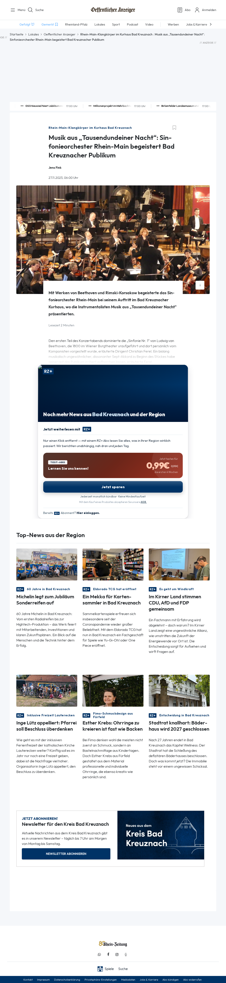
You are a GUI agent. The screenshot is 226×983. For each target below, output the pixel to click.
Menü (20, 10)
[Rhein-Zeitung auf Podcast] (126, 954)
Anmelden (209, 10)
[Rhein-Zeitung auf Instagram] (117, 954)
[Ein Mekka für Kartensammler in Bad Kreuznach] (113, 564)
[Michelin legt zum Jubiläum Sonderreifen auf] (46, 564)
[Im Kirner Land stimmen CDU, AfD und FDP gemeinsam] (179, 564)
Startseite (16, 34)
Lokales (33, 34)
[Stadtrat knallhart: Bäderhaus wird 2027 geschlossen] (179, 690)
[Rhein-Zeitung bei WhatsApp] (99, 954)
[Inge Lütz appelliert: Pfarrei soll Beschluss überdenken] (46, 690)
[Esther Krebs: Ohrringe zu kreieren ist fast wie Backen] (113, 690)
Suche (39, 10)
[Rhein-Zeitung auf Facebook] (108, 954)
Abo (187, 10)
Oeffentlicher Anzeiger (59, 34)
